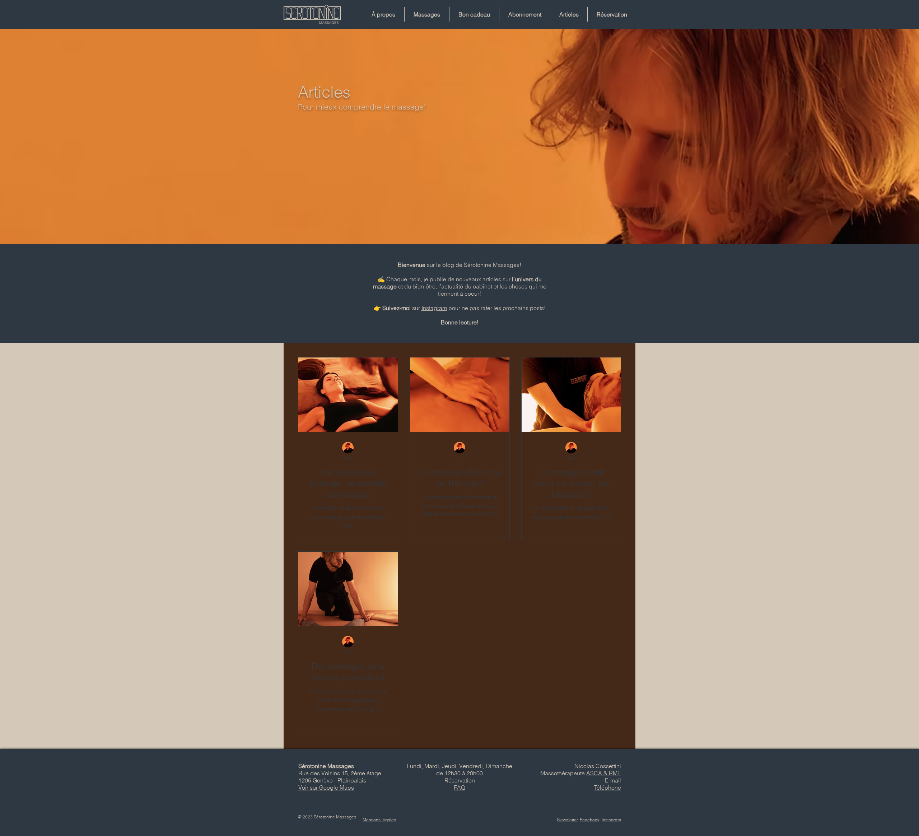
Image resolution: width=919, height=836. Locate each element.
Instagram (434, 307)
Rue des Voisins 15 (323, 773)
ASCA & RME (603, 773)
